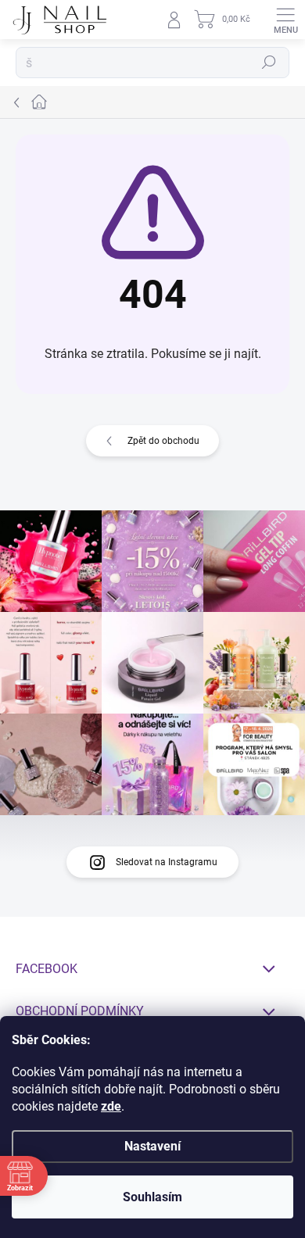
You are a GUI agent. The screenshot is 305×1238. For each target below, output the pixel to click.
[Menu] (285, 19)
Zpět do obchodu (163, 440)
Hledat (269, 62)
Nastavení (152, 1146)
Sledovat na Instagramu (166, 862)
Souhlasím (152, 1197)
